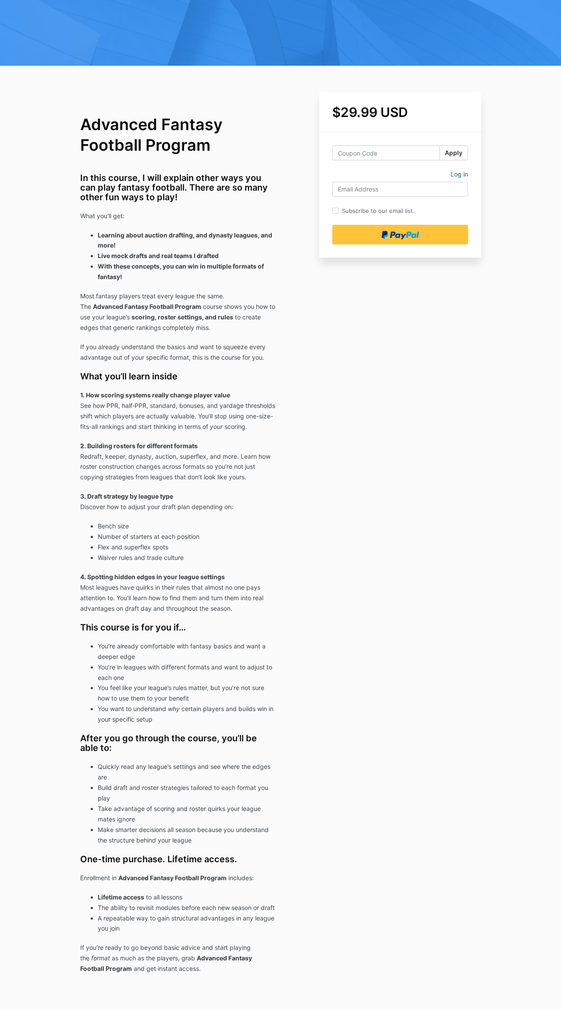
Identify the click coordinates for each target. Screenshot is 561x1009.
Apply (453, 152)
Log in (459, 174)
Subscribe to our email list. (378, 210)
